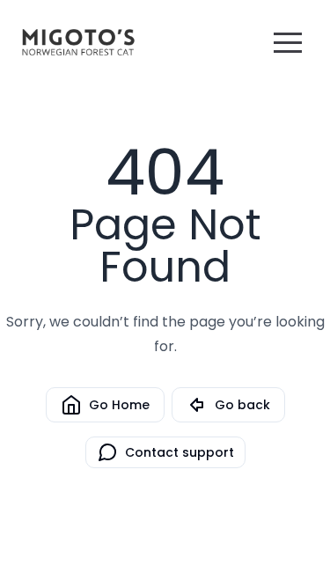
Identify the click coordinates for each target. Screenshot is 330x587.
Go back (242, 405)
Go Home (119, 405)
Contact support (179, 452)
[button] (288, 42)
